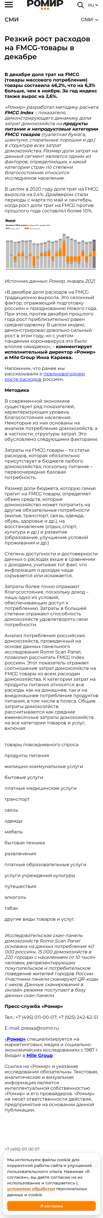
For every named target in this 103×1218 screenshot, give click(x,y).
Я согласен (51, 1206)
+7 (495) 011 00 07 (22, 1149)
